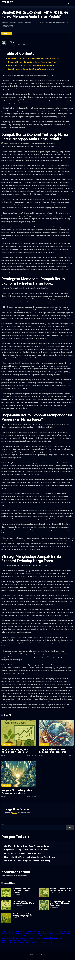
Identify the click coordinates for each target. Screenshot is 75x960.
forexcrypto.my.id (65, 933)
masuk (14, 813)
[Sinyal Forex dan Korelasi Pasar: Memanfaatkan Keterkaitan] (6, 897)
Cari (2, 824)
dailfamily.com (53, 933)
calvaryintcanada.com (50, 931)
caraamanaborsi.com (27, 938)
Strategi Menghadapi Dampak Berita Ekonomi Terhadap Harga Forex (31, 69)
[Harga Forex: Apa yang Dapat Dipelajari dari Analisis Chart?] (18, 733)
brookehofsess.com (54, 936)
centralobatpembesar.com (10, 940)
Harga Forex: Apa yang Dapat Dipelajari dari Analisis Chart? (15, 750)
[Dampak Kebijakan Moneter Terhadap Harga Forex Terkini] (56, 733)
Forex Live (7, 2)
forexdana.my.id (6, 936)
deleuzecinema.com (8, 943)
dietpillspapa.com (22, 943)
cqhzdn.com (44, 933)
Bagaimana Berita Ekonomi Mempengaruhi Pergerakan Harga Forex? (31, 65)
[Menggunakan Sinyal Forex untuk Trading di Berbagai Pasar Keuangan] (44, 909)
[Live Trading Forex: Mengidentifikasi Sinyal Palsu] (6, 909)
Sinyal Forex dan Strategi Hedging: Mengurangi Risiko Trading (27, 861)
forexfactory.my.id (30, 936)
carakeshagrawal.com (65, 931)
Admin (12, 42)
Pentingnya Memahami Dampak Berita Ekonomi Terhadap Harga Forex (32, 62)
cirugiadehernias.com (32, 933)
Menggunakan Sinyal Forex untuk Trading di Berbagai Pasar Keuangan (30, 857)
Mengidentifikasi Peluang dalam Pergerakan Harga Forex (16, 791)
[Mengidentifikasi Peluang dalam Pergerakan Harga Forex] (18, 774)
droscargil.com (48, 943)
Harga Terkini (6, 33)
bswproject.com (67, 936)
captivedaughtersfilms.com (10, 938)
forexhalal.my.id (42, 936)
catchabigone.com (7, 933)
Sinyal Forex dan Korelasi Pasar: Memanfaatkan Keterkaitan (26, 846)
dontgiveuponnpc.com (35, 943)
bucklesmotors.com (36, 931)
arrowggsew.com (7, 931)
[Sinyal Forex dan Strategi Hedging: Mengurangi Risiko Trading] (6, 922)
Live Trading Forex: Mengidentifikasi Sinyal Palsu (22, 853)
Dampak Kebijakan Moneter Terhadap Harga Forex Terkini (53, 750)
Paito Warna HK (25, 940)
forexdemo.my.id (18, 936)
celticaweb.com (19, 933)
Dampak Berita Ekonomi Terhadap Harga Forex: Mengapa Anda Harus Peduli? (34, 58)
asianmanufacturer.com (21, 931)
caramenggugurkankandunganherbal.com (48, 938)
